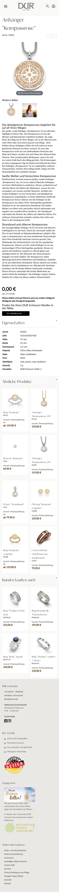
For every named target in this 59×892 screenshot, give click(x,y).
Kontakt (7, 884)
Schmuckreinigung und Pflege (16, 873)
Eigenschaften (13, 323)
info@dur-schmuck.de (13, 695)
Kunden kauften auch (18, 580)
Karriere (7, 869)
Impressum (9, 858)
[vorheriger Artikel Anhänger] (49, 36)
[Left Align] (49, 36)
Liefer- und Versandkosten (15, 850)
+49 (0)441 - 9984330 (13, 692)
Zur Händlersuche (15, 313)
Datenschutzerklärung (13, 854)
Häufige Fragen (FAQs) (13, 876)
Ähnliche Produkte (17, 381)
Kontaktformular (11, 699)
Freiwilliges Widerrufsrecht (15, 861)
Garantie (8, 880)
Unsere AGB (9, 865)
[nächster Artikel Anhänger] (54, 36)
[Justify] (54, 36)
